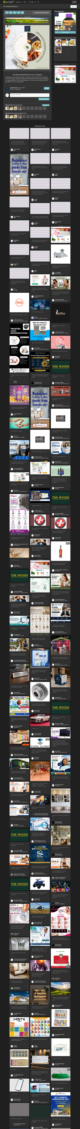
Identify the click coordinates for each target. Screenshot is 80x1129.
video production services (40, 874)
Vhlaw (15, 381)
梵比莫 (56, 199)
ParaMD (57, 488)
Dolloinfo (16, 490)
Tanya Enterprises (59, 1088)
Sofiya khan (16, 933)
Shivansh (36, 1013)
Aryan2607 (57, 356)
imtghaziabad (58, 1124)
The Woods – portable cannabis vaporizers (65, 383)
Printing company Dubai (19, 693)
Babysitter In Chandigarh (20, 875)
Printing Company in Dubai (61, 665)
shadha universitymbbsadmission (63, 462)
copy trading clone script (61, 752)
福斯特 (56, 175)
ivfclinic (16, 436)
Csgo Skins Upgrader (60, 903)
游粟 (56, 150)
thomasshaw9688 (59, 382)
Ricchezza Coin (38, 382)
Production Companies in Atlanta (22, 321)
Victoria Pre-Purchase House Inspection (23, 661)
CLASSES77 (36, 757)
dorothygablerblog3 (59, 1034)
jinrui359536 (57, 272)
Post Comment (44, 99)
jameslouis (57, 751)
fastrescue (36, 535)
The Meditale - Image (19, 635)
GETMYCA (16, 824)
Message (31, 2)
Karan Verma (37, 555)
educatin (36, 758)
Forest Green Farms (38, 603)
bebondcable (17, 149)
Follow (46, 88)
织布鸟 (35, 224)
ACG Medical (17, 987)
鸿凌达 (15, 241)
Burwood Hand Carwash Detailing (42, 813)
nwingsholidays (17, 1013)
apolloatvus (37, 898)
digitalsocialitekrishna (19, 874)
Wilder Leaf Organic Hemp (61, 300)
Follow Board (46, 105)
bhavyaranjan (58, 821)
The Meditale (17, 634)
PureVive (36, 485)
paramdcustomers (38, 484)
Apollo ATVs (37, 899)
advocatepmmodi (59, 631)
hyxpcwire (16, 264)
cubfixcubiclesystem (18, 754)
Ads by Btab (27, 17)
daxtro (56, 174)
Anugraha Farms (59, 1005)
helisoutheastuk (38, 922)
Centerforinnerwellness (39, 981)
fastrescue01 (37, 534)
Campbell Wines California (61, 569)
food (15, 414)
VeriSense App (17, 1099)
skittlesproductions (39, 873)
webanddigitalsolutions (40, 840)
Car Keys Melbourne (18, 468)
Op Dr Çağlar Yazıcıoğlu (19, 437)
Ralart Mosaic (17, 216)
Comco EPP (16, 565)
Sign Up (73, 6)
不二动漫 (15, 290)
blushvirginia (58, 944)
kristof (36, 317)
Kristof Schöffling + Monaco (41, 318)
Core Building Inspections (20, 660)
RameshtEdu (58, 461)
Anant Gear (37, 710)
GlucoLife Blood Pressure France (21, 802)
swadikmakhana (18, 413)
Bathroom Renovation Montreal (62, 333)
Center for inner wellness (40, 982)
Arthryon (36, 297)
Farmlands (57, 1006)
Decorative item (58, 823)
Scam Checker (17, 1100)
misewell (36, 644)
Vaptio (15, 1045)
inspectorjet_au (38, 510)
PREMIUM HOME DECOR (39, 1014)
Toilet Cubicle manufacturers (21, 755)
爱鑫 (14, 217)
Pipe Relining (17, 1124)
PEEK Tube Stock (17, 566)
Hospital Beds (17, 988)
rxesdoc (57, 1035)
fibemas (57, 198)
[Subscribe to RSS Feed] (35, 2)
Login (74, 2)
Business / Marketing (19, 825)
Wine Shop (57, 570)
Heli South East (37, 923)
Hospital (16, 934)
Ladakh (15, 1014)
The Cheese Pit (17, 105)
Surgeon (57, 979)
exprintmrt (57, 664)
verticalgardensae (18, 777)
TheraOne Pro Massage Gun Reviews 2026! (23, 491)
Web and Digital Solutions (40, 841)
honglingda (16, 240)
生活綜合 (15, 1046)
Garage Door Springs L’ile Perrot (62, 406)
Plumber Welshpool (38, 511)
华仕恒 (15, 265)
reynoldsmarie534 (18, 726)
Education (57, 1125)
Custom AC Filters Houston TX (41, 349)
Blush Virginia (58, 945)
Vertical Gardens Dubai (19, 779)
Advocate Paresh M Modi (61, 632)
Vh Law (15, 382)
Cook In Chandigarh (59, 878)
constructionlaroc (59, 332)
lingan (35, 270)
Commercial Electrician (19, 960)
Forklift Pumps (58, 273)
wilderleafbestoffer (38, 295)
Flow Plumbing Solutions (19, 1123)
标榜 (14, 150)
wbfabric (36, 223)
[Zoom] (18, 12)
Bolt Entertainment (18, 319)
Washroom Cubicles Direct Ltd (21, 544)
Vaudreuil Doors (59, 405)
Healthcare (16, 727)
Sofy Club (57, 357)
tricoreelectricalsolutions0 (20, 959)
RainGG (57, 902)
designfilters (37, 348)
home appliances (38, 645)
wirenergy (57, 149)
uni (14, 288)
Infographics (17, 545)
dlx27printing (17, 692)
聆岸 (35, 271)
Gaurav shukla (37, 733)
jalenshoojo (16, 800)
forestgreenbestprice (60, 599)
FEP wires (57, 1089)
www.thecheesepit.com (42, 12)
